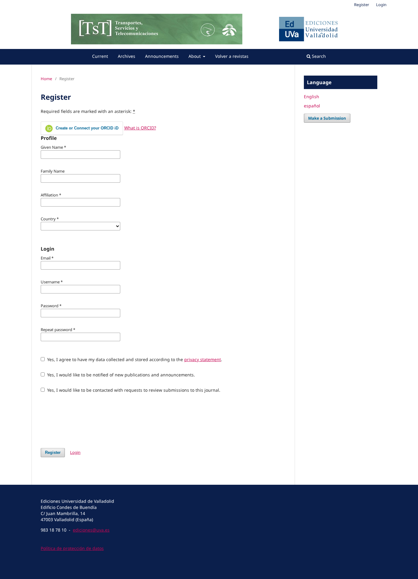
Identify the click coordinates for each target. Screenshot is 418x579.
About (195, 56)
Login (381, 4)
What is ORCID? (140, 128)
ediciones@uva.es (91, 530)
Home (46, 78)
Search (318, 56)
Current (100, 56)
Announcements (162, 56)
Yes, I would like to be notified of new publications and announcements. (120, 375)
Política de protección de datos (72, 548)
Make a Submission (327, 118)
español (312, 106)
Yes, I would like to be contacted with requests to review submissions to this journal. (133, 390)
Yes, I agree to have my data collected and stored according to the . (134, 359)
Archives (126, 56)
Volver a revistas (231, 56)
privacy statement (202, 359)
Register (361, 4)
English (311, 96)
